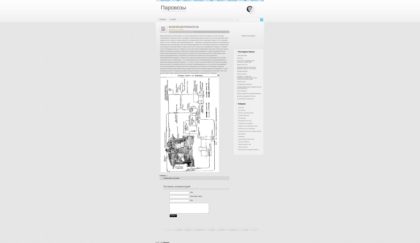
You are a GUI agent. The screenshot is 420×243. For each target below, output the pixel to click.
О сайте (173, 19)
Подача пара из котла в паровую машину (249, 131)
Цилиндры (191, 31)
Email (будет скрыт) (196, 196)
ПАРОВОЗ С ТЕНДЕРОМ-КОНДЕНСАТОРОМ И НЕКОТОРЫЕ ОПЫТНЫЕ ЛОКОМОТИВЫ (247, 78)
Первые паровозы (242, 74)
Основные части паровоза (245, 123)
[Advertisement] (210, 236)
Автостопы (241, 107)
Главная (162, 19)
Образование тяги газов (244, 120)
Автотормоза (241, 110)
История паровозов (243, 115)
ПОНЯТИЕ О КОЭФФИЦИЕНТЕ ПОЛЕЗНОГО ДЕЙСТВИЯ (246, 61)
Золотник (186, 31)
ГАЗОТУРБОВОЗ (242, 91)
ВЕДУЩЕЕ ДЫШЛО (242, 71)
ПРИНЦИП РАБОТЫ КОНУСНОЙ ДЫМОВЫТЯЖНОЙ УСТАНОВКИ (246, 68)
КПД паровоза (242, 118)
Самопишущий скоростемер (246, 139)
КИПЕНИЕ (240, 58)
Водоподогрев (180, 31)
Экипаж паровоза (243, 147)
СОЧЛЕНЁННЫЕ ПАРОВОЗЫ (245, 99)
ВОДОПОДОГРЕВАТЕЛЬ (184, 27)
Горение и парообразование (246, 113)
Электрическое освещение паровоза (248, 149)
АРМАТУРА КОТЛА (242, 64)
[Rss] (253, 8)
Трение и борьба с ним (244, 144)
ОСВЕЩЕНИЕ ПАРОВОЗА (244, 84)
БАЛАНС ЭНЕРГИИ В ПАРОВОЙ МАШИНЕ (249, 93)
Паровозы (173, 7)
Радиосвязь (241, 136)
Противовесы (242, 134)
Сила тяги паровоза (243, 141)
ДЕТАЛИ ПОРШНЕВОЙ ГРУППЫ (246, 96)
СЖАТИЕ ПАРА (241, 81)
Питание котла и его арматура (176, 29)
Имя (191, 192)
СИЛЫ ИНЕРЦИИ (242, 55)
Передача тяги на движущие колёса (248, 126)
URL (191, 200)
